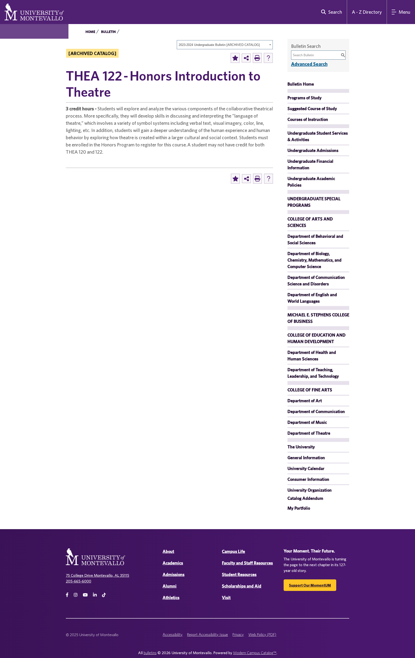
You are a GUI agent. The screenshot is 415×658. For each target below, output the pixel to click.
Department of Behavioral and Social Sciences (315, 239)
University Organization (309, 490)
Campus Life (233, 551)
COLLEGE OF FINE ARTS (309, 389)
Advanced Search (309, 64)
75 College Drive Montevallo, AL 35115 (97, 575)
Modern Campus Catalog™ (254, 653)
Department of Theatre (308, 433)
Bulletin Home (300, 84)
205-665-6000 (78, 581)
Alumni (170, 586)
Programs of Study (304, 97)
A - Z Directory (367, 12)
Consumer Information (308, 479)
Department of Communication (316, 411)
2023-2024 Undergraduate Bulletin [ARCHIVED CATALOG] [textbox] (219, 45)
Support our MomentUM (310, 585)
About (168, 551)
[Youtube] (85, 595)
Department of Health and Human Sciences (311, 355)
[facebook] (67, 595)
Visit (226, 597)
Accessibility (173, 634)
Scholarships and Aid (241, 586)
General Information (306, 457)
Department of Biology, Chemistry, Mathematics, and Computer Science (314, 260)
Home (90, 32)
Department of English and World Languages (312, 298)
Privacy (238, 634)
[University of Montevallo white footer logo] (95, 560)
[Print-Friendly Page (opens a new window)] (257, 58)
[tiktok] (104, 595)
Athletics (171, 597)
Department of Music (307, 422)
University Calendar (305, 468)
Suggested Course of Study (312, 108)
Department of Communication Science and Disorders (316, 280)
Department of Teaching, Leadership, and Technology (313, 373)
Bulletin (108, 32)
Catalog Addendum (305, 498)
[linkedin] (95, 595)
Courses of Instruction (307, 119)
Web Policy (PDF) (262, 634)
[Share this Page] (246, 58)
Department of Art (304, 400)
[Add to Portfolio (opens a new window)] (235, 58)
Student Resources (239, 574)
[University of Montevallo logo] (34, 11)
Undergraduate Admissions (312, 150)
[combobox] (225, 44)
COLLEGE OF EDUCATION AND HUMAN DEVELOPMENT (316, 338)
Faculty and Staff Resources (247, 562)
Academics (173, 562)
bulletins (150, 653)
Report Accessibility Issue (207, 634)
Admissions (173, 574)
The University (301, 446)
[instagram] (76, 595)
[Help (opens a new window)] (268, 58)
